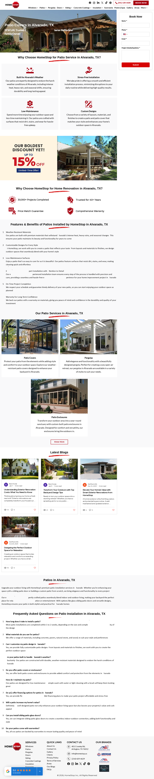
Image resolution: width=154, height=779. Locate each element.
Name (124, 21)
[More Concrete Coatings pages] (90, 7)
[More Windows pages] (37, 7)
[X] (102, 2)
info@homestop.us (79, 753)
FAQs (49, 769)
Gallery (50, 752)
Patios (28, 749)
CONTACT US (74, 742)
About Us (51, 746)
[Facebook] (90, 2)
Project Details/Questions (131, 48)
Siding (27, 758)
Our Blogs (51, 766)
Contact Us (51, 749)
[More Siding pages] (71, 7)
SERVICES (30, 742)
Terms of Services (54, 760)
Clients (50, 755)
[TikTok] (106, 2)
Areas (49, 763)
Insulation (29, 764)
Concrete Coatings (33, 761)
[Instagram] (94, 2)
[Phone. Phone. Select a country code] (125, 34)
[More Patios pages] (46, 7)
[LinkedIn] (98, 2)
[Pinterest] (110, 2)
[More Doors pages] (63, 7)
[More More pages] (146, 7)
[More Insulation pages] (102, 7)
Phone (124, 30)
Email (124, 39)
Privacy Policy (52, 757)
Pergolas (29, 752)
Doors (28, 755)
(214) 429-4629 (78, 759)
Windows (29, 746)
